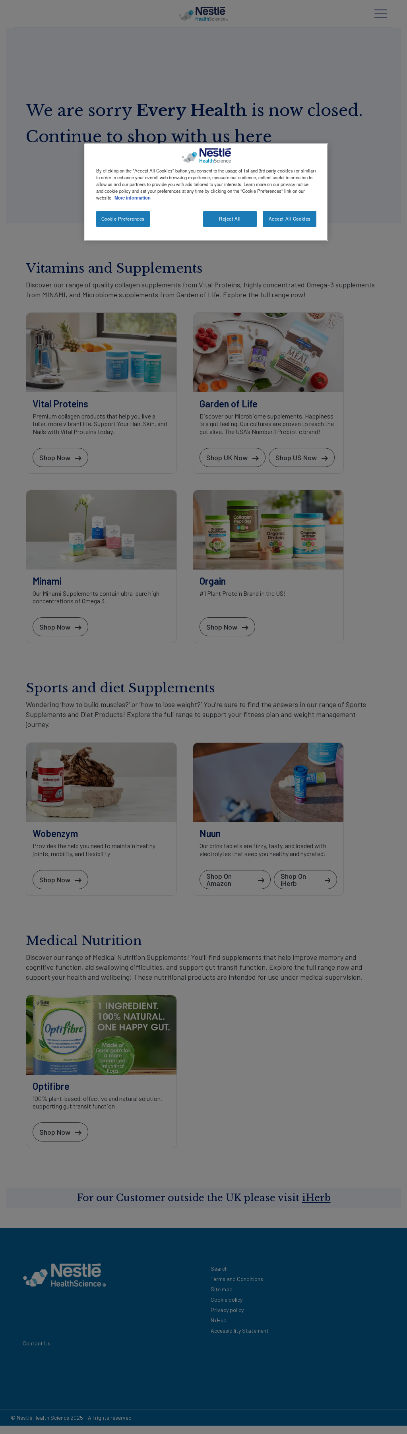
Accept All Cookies (290, 218)
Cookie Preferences (123, 218)
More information (132, 197)
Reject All (230, 218)
